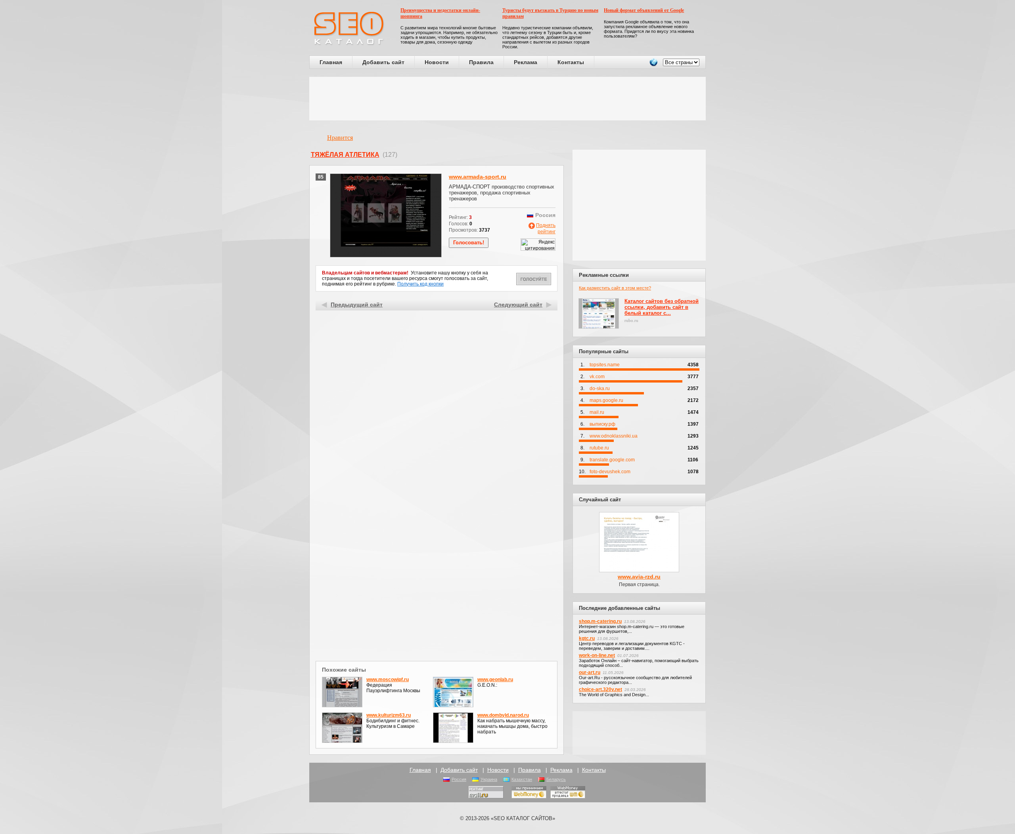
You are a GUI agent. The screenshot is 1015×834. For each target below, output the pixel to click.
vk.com (597, 376)
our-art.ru (589, 672)
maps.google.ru (606, 400)
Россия (459, 779)
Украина (489, 779)
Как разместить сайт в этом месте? (615, 288)
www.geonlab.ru (495, 679)
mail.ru (597, 412)
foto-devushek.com (610, 471)
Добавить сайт (383, 62)
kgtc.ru (587, 638)
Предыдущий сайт (357, 304)
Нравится (340, 137)
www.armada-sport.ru (477, 176)
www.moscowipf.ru (387, 679)
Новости (437, 62)
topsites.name (605, 364)
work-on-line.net (597, 655)
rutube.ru (599, 448)
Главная (331, 62)
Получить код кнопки (420, 284)
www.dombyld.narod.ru (503, 715)
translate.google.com (612, 460)
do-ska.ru (600, 388)
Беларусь (556, 779)
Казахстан (521, 779)
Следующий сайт (518, 304)
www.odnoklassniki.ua (614, 436)
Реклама (525, 62)
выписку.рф (602, 424)
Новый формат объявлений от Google (644, 10)
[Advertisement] (507, 98)
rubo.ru (631, 320)
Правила (481, 62)
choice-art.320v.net (600, 689)
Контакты (570, 62)
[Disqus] (436, 556)
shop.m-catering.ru (600, 621)
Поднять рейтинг (545, 228)
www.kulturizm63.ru (388, 715)
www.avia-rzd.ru (639, 576)
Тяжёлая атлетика (345, 154)
